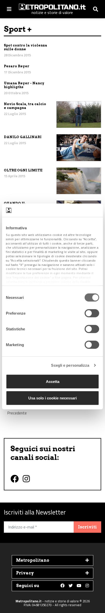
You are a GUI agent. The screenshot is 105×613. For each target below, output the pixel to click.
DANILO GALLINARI (23, 137)
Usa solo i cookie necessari (52, 398)
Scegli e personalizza (70, 365)
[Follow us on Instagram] (87, 586)
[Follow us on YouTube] (79, 586)
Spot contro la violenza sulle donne (25, 47)
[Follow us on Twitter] (71, 586)
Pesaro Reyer (16, 66)
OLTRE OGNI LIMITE (23, 170)
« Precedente (17, 410)
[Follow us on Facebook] (62, 586)
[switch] (92, 313)
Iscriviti (87, 527)
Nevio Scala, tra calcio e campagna (25, 106)
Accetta (52, 381)
